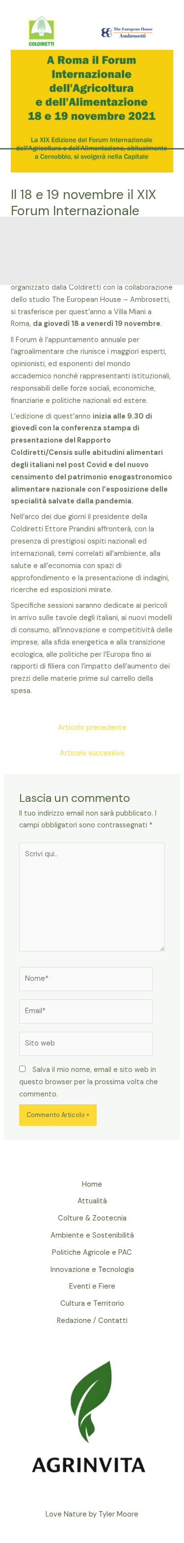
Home (92, 1184)
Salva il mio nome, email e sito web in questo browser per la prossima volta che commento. (88, 1082)
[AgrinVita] (93, 184)
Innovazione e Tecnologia (92, 1269)
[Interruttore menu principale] (160, 184)
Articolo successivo (92, 753)
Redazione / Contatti (92, 1320)
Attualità (92, 1201)
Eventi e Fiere (92, 1286)
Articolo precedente (92, 727)
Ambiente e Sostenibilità (92, 1235)
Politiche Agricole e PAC (92, 1252)
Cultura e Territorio (92, 1303)
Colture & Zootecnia (92, 1218)
